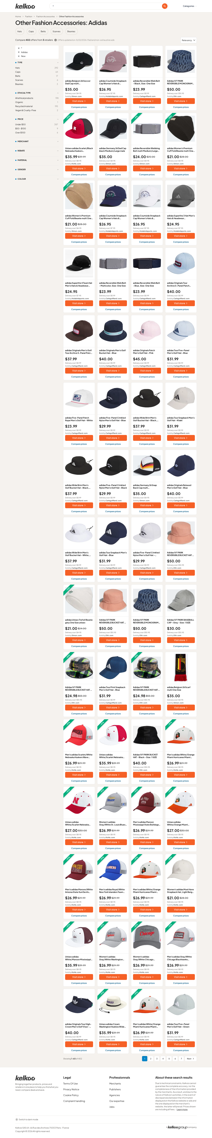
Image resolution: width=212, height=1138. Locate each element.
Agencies (114, 1095)
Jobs (111, 1106)
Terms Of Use (70, 1083)
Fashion (28, 16)
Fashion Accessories (45, 16)
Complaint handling (74, 1100)
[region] (106, 31)
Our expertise (116, 1100)
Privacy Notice (71, 1089)
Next (189, 1058)
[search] (165, 6)
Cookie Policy (71, 1095)
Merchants (115, 1083)
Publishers (115, 1089)
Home (18, 16)
